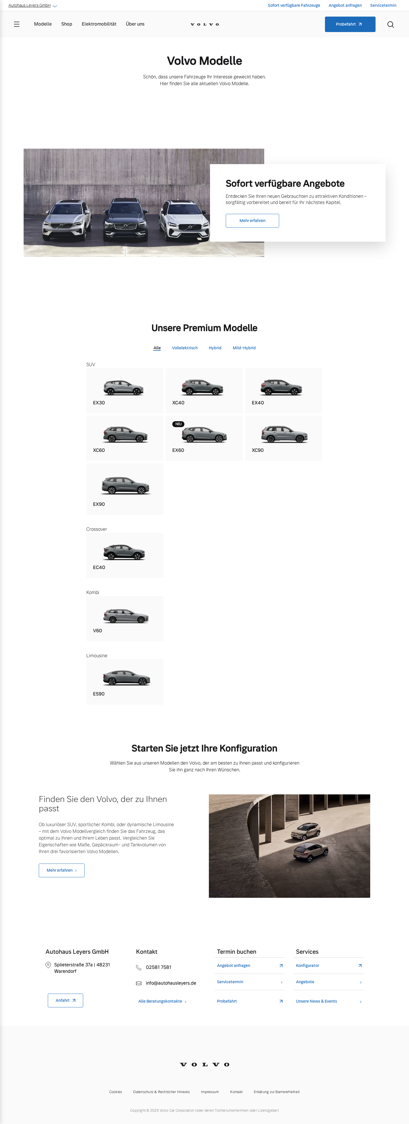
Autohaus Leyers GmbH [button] (29, 5)
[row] (125, 390)
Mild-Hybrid (244, 347)
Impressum (210, 1092)
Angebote (305, 982)
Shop (66, 24)
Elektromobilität (99, 24)
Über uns (135, 24)
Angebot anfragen (345, 5)
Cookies (115, 1092)
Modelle (43, 24)
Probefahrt (346, 24)
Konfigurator (307, 965)
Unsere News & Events (316, 1001)
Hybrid (215, 347)
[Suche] (390, 24)
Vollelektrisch (185, 347)
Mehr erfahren (252, 220)
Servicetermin (383, 5)
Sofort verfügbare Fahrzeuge (294, 5)
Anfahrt (63, 1000)
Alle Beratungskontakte (160, 1001)
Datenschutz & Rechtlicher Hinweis (161, 1092)
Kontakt (236, 1092)
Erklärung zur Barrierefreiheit (277, 1092)
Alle (157, 347)
